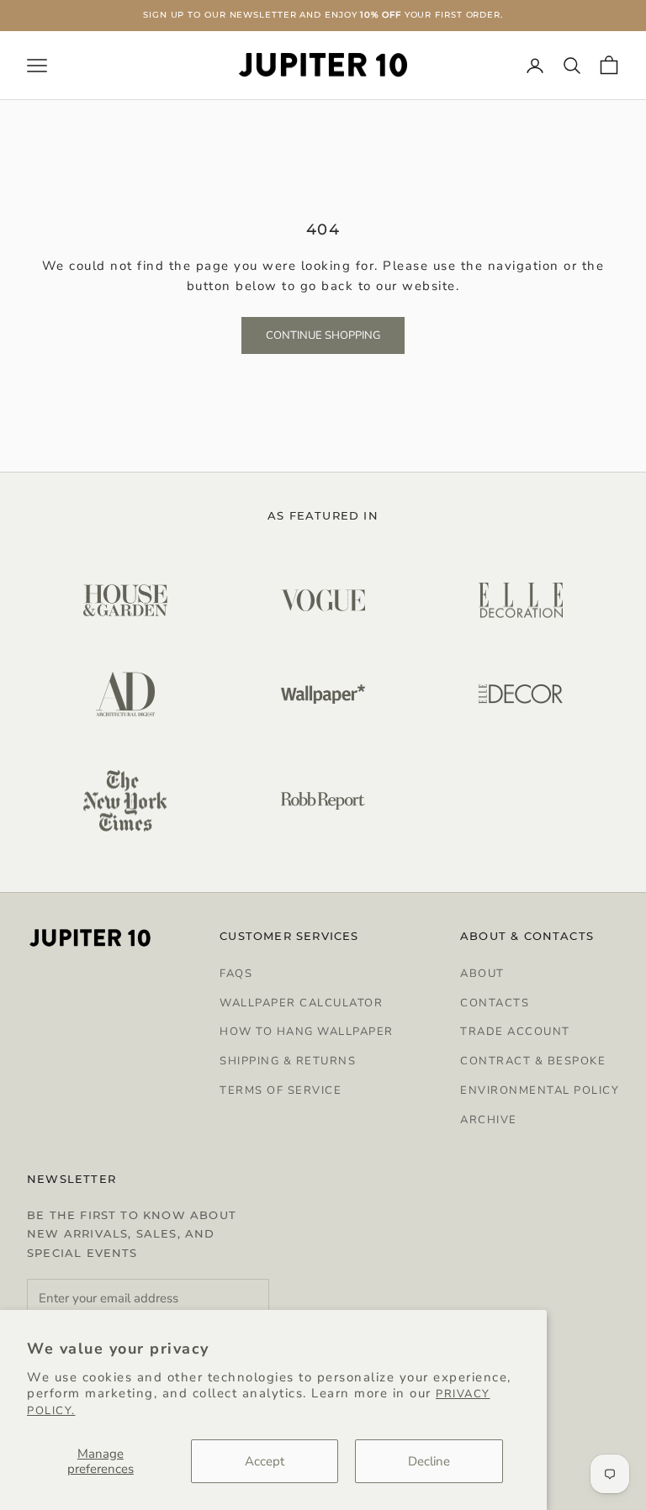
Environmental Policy (539, 1090)
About (482, 973)
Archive (488, 1119)
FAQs (236, 973)
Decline (429, 1461)
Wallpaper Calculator (301, 1003)
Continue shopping (323, 335)
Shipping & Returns (288, 1061)
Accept (264, 1461)
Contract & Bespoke (533, 1061)
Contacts (494, 1003)
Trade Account (515, 1031)
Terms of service (281, 1090)
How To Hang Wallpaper (307, 1031)
